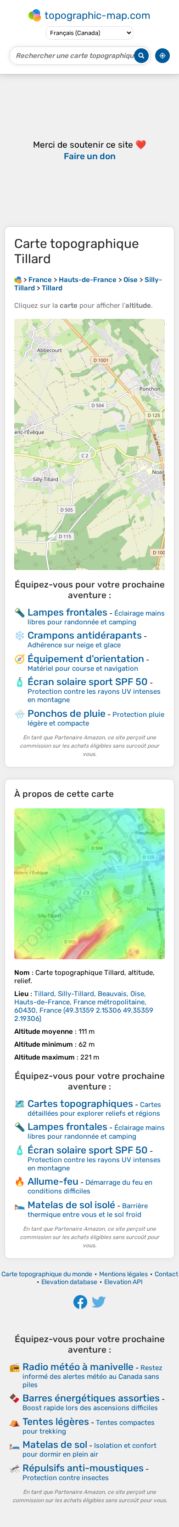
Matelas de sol (54, 1444)
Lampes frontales (67, 612)
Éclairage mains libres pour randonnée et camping (96, 617)
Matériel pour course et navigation (83, 668)
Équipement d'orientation (86, 658)
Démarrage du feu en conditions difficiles (90, 1186)
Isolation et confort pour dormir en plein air (89, 1449)
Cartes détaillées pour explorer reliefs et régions (94, 1109)
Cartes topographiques (80, 1103)
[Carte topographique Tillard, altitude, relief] (89, 883)
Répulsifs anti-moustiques (83, 1468)
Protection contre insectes (65, 1478)
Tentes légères (55, 1421)
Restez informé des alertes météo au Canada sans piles (92, 1376)
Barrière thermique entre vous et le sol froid (88, 1210)
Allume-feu (53, 1181)
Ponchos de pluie (67, 713)
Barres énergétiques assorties (91, 1398)
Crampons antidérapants (85, 635)
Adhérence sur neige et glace (74, 645)
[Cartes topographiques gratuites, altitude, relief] (18, 280)
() (83, 1006)
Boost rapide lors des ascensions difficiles (90, 1408)
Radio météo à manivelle (78, 1366)
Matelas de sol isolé (71, 1204)
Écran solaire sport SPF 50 (88, 681)
